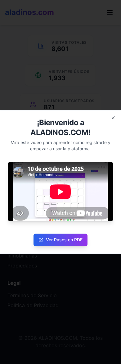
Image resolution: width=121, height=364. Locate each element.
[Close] (113, 117)
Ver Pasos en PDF (64, 240)
